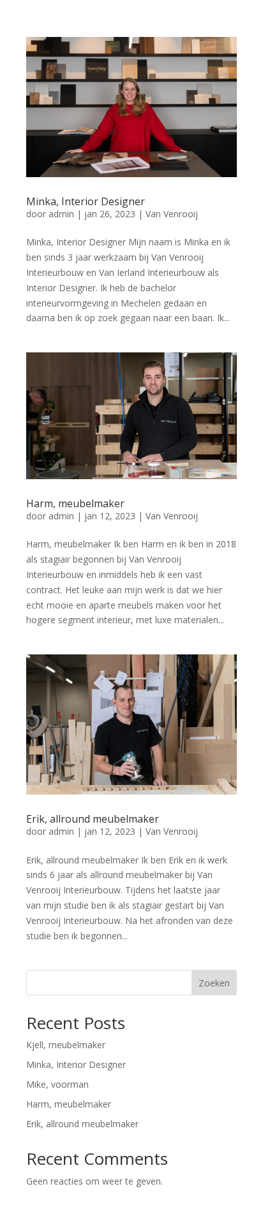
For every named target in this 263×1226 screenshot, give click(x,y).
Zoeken (214, 983)
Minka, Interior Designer (85, 201)
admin (61, 214)
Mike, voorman (57, 1084)
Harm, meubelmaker (75, 503)
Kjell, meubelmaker (65, 1045)
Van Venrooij (172, 214)
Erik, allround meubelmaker (92, 819)
